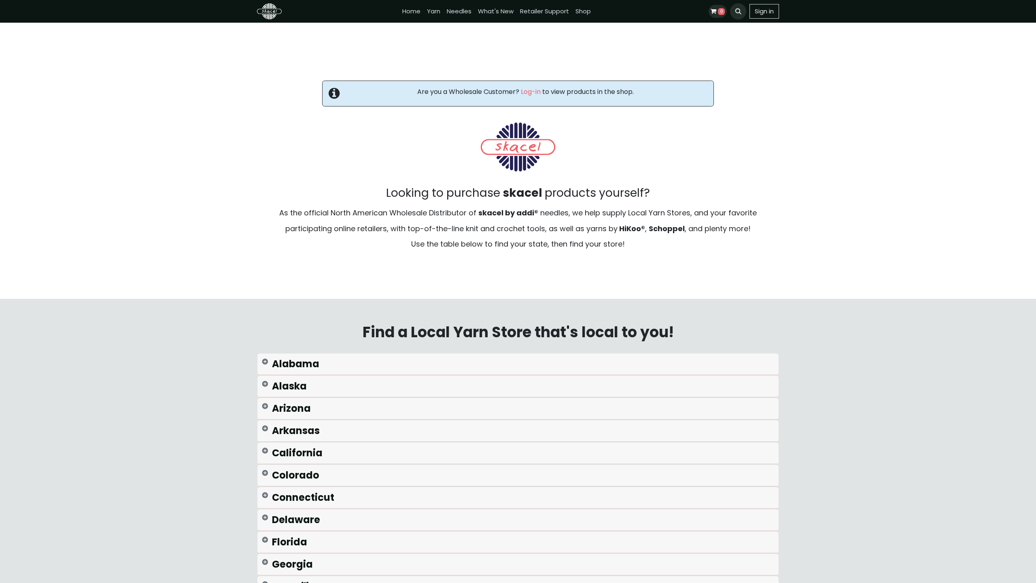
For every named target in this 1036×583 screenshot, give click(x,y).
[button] (738, 11)
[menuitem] (411, 11)
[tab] (518, 364)
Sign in (764, 11)
